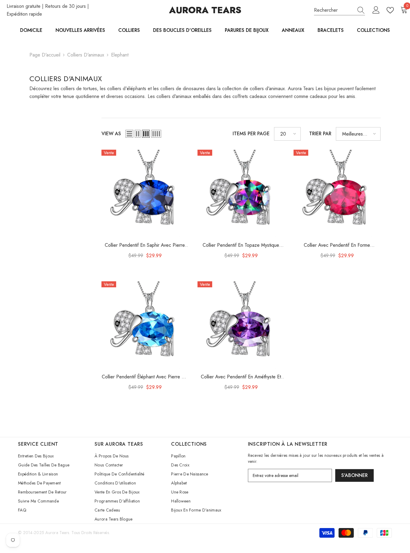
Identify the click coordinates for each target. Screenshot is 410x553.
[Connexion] (376, 10)
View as (111, 133)
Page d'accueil (44, 54)
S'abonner (354, 475)
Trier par (320, 133)
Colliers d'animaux (85, 54)
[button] (129, 134)
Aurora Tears (57, 533)
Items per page (251, 133)
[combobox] (334, 10)
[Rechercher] (339, 10)
